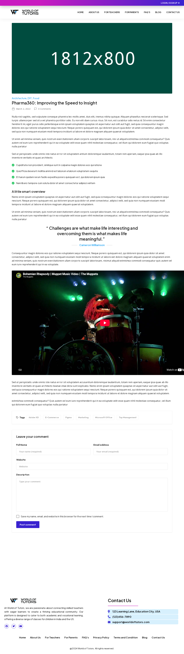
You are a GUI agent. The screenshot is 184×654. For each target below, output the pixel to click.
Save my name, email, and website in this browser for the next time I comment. (62, 516)
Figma (68, 417)
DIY (30, 98)
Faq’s (147, 12)
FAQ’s (85, 637)
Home (80, 12)
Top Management (127, 417)
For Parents (132, 12)
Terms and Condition (126, 637)
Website (21, 459)
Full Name (21, 444)
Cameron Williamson (92, 245)
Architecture (19, 98)
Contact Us (173, 12)
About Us (94, 12)
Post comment (28, 524)
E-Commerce (52, 417)
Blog (158, 12)
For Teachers (112, 12)
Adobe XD (34, 417)
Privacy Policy (101, 637)
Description (22, 474)
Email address (101, 444)
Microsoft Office (103, 417)
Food (36, 98)
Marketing (83, 417)
